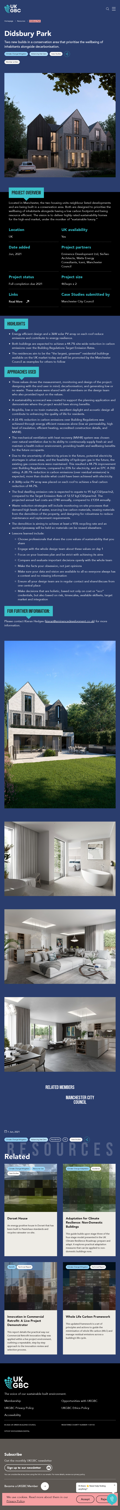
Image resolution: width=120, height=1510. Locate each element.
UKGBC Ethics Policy (75, 1408)
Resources (21, 21)
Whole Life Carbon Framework (88, 1317)
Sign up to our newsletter (24, 1468)
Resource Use (38, 1168)
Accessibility (12, 1415)
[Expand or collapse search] (107, 8)
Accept (87, 1500)
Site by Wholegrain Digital (17, 1431)
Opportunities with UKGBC (79, 1401)
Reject (107, 1500)
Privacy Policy (16, 1501)
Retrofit (11, 1267)
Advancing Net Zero (39, 54)
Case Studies (56, 54)
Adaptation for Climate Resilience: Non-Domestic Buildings (84, 1222)
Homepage (8, 21)
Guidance (96, 1168)
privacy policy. (79, 1474)
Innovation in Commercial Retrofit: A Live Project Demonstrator (25, 1321)
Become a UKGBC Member (21, 1486)
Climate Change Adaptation (78, 1168)
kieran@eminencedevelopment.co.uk (70, 621)
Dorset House (17, 1218)
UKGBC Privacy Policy (19, 1408)
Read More (16, 302)
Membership (12, 1401)
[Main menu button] (113, 9)
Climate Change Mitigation (16, 54)
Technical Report (24, 1267)
